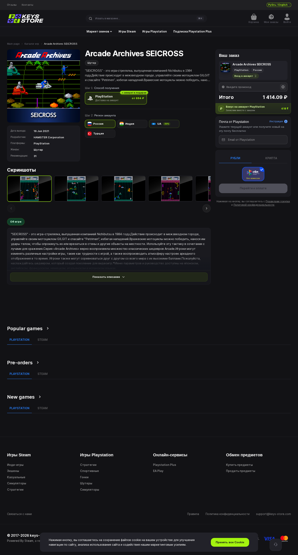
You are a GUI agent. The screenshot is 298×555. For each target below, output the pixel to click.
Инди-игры (15, 464)
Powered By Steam (20, 540)
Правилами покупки (278, 201)
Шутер (91, 62)
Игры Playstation (154, 31)
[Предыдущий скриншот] (11, 208)
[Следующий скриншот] (207, 208)
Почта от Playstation (234, 121)
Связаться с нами (19, 514)
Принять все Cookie (230, 542)
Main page (13, 43)
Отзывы (12, 5)
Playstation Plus (164, 464)
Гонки (84, 477)
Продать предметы (240, 471)
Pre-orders (20, 363)
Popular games (25, 328)
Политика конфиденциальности (228, 514)
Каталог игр (32, 43)
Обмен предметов (244, 455)
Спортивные (89, 471)
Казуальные (16, 477)
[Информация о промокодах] (283, 87)
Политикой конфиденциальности (254, 204)
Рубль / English (277, 4)
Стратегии (15, 489)
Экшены (13, 471)
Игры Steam (127, 31)
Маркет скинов (98, 31)
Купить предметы (239, 464)
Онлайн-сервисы (170, 455)
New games (21, 397)
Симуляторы (16, 483)
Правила (193, 514)
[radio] (116, 98)
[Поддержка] (276, 545)
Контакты (27, 5)
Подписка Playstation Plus (192, 31)
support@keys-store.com (273, 514)
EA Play (158, 471)
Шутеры (86, 483)
